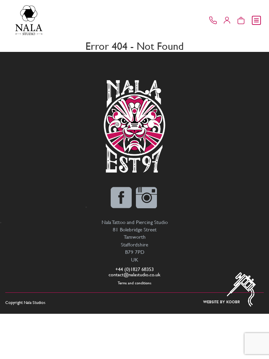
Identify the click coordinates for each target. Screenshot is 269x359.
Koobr (233, 302)
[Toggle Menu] (256, 20)
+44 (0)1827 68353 (134, 269)
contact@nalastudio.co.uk (134, 274)
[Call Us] (213, 20)
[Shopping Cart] (241, 20)
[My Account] (227, 20)
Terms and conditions (134, 283)
